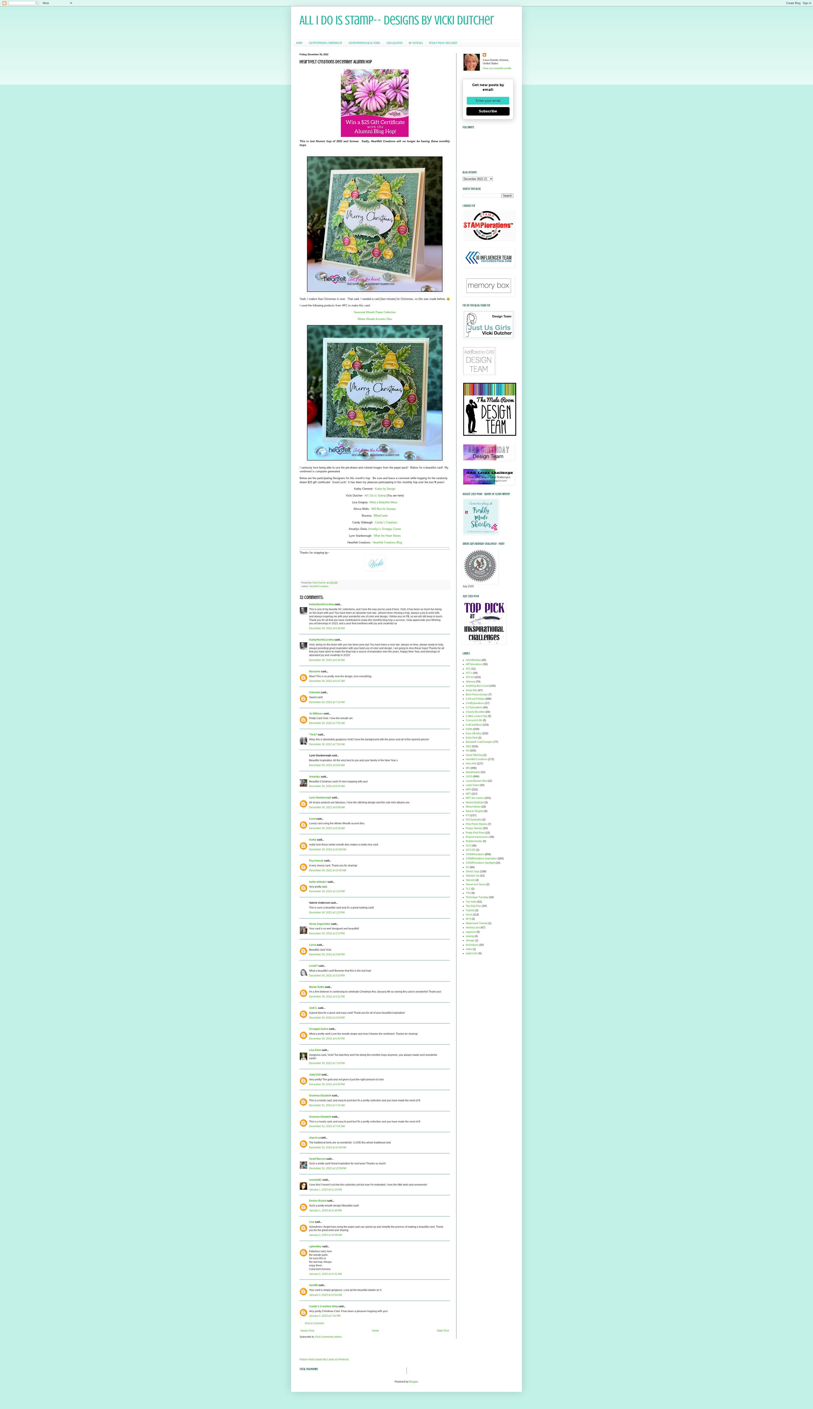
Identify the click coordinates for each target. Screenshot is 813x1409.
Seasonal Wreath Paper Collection (375, 312)
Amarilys (314, 776)
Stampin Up (472, 875)
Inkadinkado (473, 772)
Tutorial (470, 910)
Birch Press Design (477, 694)
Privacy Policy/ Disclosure (443, 43)
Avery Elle (471, 690)
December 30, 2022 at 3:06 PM (327, 954)
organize (471, 932)
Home (299, 43)
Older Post (443, 1330)
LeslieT (313, 965)
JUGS (469, 776)
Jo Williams (316, 713)
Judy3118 (315, 1074)
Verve (469, 914)
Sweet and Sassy (476, 884)
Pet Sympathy (474, 819)
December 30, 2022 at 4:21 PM (327, 996)
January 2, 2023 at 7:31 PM (324, 1315)
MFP (468, 789)
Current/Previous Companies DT (325, 43)
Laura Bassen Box (476, 780)
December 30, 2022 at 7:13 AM (327, 702)
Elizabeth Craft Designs (479, 741)
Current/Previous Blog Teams (364, 43)
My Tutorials (416, 43)
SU (467, 867)
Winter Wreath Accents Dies (375, 319)
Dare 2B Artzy (473, 733)
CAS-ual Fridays (475, 698)
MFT (468, 793)
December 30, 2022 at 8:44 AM (327, 786)
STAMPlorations (475, 854)
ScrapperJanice (318, 1028)
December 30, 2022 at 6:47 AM (327, 681)
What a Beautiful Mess (383, 502)
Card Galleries (394, 43)
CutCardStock (474, 724)
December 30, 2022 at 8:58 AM (327, 807)
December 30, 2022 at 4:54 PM (327, 1017)
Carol (312, 818)
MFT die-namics (475, 798)
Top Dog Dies (473, 905)
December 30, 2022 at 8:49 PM (327, 1084)
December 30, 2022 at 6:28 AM (327, 628)
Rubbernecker (474, 841)
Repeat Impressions (477, 836)
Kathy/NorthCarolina (321, 604)
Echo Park (472, 737)
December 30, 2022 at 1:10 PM (327, 891)
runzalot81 (315, 1179)
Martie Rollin (316, 987)
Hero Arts (471, 763)
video (469, 949)
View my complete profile (497, 68)
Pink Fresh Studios (476, 824)
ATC (468, 668)
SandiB (313, 1285)
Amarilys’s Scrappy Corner (384, 529)
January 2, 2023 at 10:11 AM (325, 1274)
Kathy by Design (385, 488)
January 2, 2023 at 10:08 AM (325, 1235)
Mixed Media (473, 806)
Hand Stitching (474, 755)
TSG (468, 893)
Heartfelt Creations (319, 586)
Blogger (413, 1381)
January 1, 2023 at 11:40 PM (325, 1210)
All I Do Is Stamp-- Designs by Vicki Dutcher (397, 20)
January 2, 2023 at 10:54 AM (325, 1294)
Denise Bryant (317, 1200)
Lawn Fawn (472, 785)
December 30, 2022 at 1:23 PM (327, 912)
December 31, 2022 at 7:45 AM (327, 1126)
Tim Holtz (471, 901)
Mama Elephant (475, 802)
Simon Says (473, 871)
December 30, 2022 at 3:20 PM (327, 975)
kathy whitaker (318, 881)
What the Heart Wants (387, 535)
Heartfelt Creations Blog (387, 542)
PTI (468, 815)
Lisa (311, 1221)
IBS (468, 768)
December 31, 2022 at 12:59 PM (327, 1168)
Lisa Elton (315, 1050)
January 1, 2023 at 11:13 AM (325, 1189)
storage (470, 940)
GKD (468, 746)
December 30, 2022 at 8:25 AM (327, 765)
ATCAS (470, 677)
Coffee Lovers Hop (476, 716)
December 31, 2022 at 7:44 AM (327, 1105)
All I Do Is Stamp (375, 495)
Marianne (314, 671)
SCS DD (471, 849)
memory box (473, 927)
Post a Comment (314, 1323)
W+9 (468, 918)
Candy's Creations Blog (323, 1306)
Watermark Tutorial (477, 923)
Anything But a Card (477, 685)
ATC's (469, 672)
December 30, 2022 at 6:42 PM (327, 1038)
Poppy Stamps (474, 828)
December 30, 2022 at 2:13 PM (327, 933)
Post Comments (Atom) (328, 1336)
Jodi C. (313, 1007)
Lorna (312, 944)
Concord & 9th (474, 720)
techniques (472, 944)
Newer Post (307, 1330)
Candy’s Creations (386, 522)
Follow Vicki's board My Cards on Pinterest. (324, 1359)
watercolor (472, 953)
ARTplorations (474, 664)
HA (467, 750)
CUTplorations (474, 707)
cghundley (315, 1246)
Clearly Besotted (475, 711)
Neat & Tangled (475, 811)
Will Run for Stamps (383, 508)
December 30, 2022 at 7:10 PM (327, 1063)
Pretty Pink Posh (475, 832)
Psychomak (316, 860)
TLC (468, 888)
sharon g (314, 1137)
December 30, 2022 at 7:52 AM (327, 723)
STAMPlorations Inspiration (481, 858)
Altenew (470, 681)
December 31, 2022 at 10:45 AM (327, 1147)
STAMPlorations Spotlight (480, 862)
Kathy (312, 839)
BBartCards (381, 515)
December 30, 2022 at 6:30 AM (327, 660)
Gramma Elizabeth (320, 1095)
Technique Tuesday (477, 897)
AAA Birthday (473, 660)
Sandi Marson (317, 1158)
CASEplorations (475, 703)
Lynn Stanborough (320, 797)
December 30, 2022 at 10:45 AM (327, 870)
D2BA (469, 729)
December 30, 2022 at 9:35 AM (327, 828)
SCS (468, 845)
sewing (470, 936)
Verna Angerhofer (319, 923)
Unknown (314, 692)
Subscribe (488, 111)
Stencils (470, 880)
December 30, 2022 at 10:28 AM (327, 849)
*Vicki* (313, 734)
